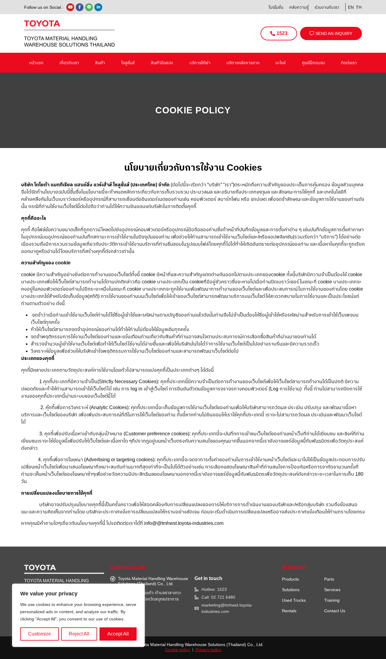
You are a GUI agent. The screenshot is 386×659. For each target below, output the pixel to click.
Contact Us (334, 610)
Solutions (290, 589)
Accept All (118, 633)
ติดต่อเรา (349, 62)
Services (332, 589)
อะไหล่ (280, 62)
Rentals (289, 610)
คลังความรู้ (298, 7)
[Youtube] (70, 7)
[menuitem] (350, 7)
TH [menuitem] (359, 7)
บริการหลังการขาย (242, 62)
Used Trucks (294, 600)
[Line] (89, 7)
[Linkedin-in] (98, 7)
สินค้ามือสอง (162, 62)
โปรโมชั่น (276, 7)
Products (290, 579)
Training (332, 600)
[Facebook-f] (80, 7)
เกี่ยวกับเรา (69, 62)
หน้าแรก (36, 62)
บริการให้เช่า (199, 62)
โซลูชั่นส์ (128, 62)
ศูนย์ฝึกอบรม (313, 62)
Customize (39, 633)
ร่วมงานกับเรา (327, 7)
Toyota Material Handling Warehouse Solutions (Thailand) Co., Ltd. (200, 644)
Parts (329, 579)
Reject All (79, 633)
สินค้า (100, 62)
